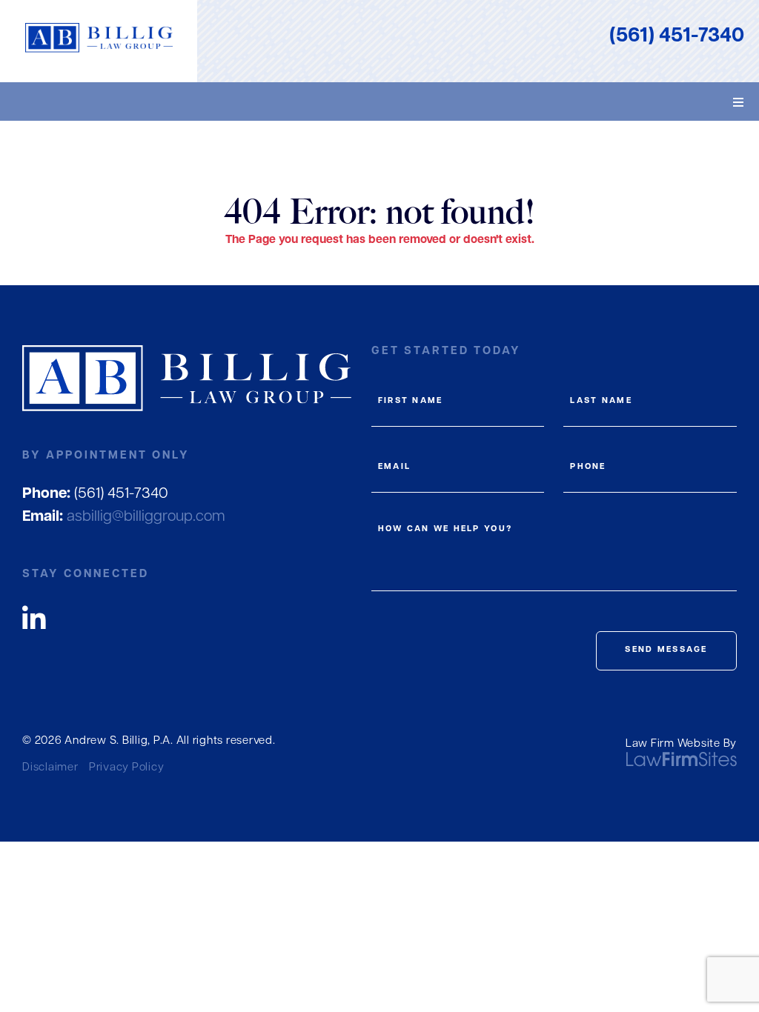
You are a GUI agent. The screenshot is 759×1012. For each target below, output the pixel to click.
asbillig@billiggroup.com (123, 517)
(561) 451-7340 (676, 37)
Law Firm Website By (681, 744)
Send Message (666, 650)
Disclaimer (50, 767)
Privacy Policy (127, 767)
